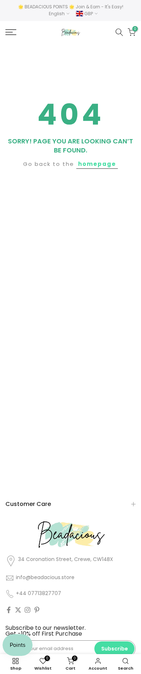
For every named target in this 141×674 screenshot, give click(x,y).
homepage (97, 164)
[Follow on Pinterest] (37, 610)
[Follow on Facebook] (8, 610)
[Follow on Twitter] (18, 610)
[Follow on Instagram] (27, 610)
